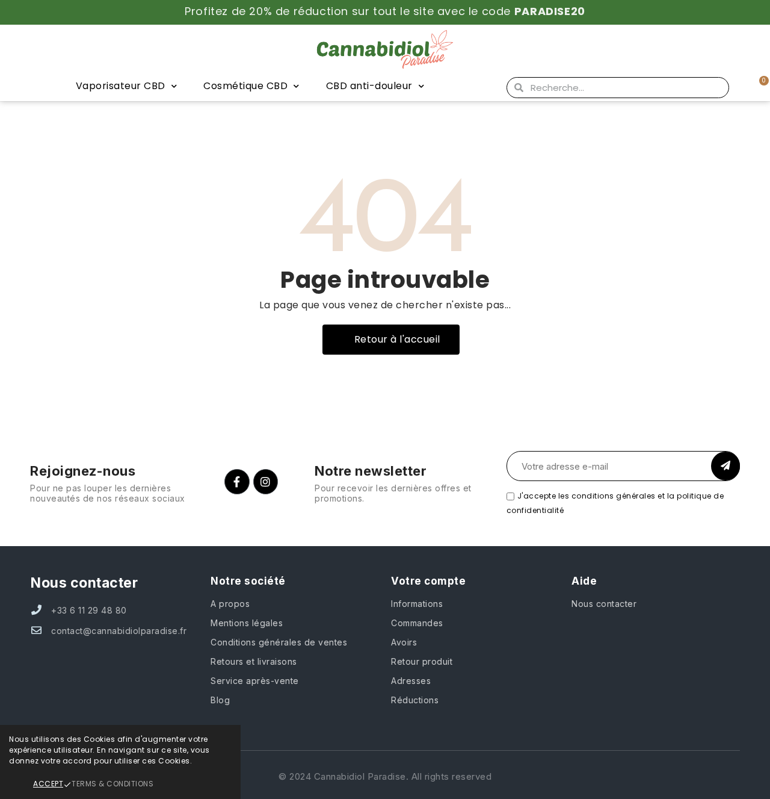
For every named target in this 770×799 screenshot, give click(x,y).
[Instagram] (266, 481)
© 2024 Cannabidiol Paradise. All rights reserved (385, 776)
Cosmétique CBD (245, 86)
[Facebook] (237, 481)
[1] (725, 466)
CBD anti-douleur (369, 86)
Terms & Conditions (112, 784)
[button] (391, 340)
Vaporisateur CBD (120, 86)
